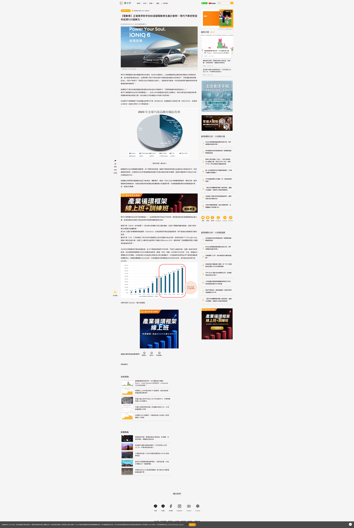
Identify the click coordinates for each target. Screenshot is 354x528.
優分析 (206, 56)
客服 (115, 170)
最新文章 (205, 32)
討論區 (115, 173)
